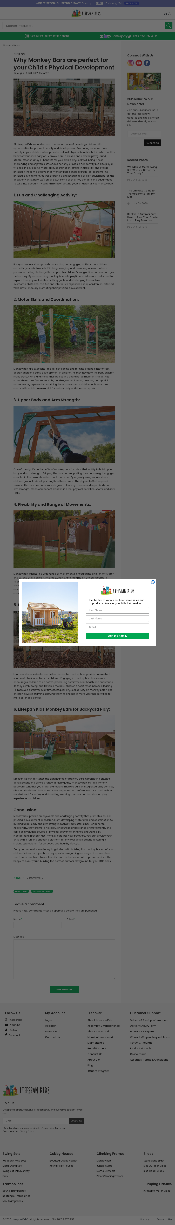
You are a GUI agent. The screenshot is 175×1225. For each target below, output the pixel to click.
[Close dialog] (152, 582)
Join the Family (117, 635)
